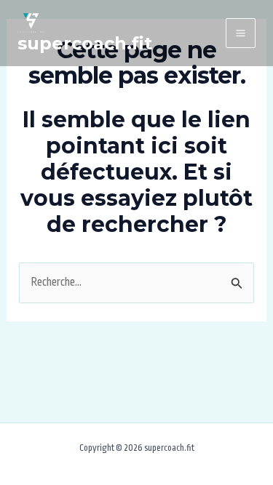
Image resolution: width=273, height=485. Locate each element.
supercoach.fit (84, 43)
